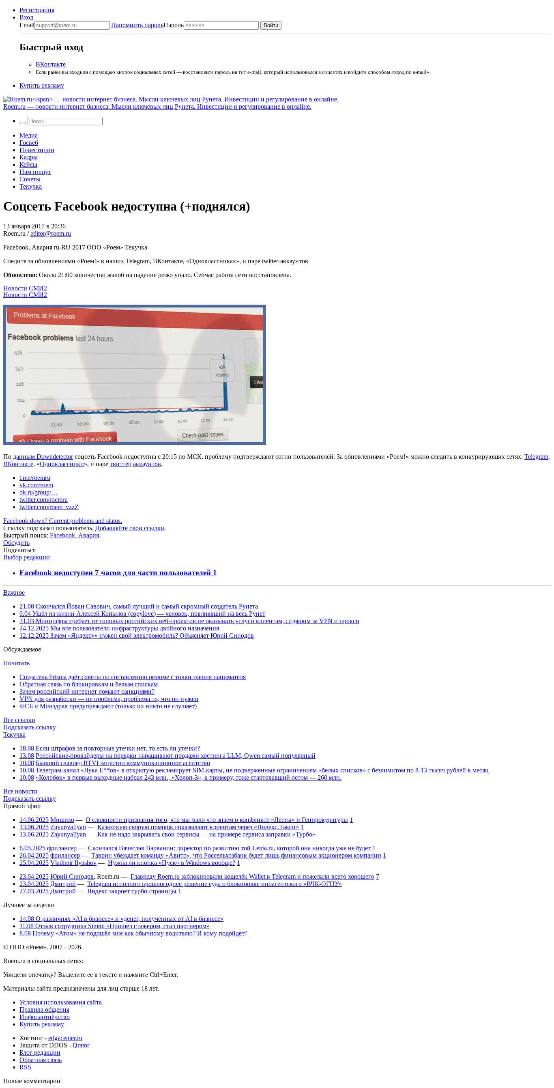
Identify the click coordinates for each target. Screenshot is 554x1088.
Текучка (30, 186)
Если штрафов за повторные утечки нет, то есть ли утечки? (118, 748)
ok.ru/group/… (38, 492)
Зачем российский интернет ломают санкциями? (87, 691)
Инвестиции (36, 149)
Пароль (147, 25)
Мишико (62, 819)
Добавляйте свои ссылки (129, 528)
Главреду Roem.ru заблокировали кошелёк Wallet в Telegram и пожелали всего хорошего (252, 876)
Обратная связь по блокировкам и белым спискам (88, 684)
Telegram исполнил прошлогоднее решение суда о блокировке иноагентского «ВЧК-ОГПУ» (214, 883)
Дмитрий (63, 883)
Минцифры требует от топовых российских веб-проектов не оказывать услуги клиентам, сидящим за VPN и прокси (189, 620)
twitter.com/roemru (43, 499)
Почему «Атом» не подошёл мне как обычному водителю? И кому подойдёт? (133, 933)
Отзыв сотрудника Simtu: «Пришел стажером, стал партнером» (114, 925)
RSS (25, 1067)
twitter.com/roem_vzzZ (49, 506)
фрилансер (62, 848)
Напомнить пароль (137, 25)
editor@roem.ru (50, 233)
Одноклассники (62, 463)
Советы (30, 179)
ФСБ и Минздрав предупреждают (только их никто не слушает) (108, 706)
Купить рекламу (41, 85)
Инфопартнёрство (44, 1016)
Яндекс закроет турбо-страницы (131, 891)
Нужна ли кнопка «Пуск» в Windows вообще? (171, 862)
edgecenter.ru (65, 1037)
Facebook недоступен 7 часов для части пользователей (116, 572)
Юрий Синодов (72, 876)
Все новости (20, 791)
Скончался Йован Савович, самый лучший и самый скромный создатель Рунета (138, 606)
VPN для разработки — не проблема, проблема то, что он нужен (108, 698)
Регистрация (36, 9)
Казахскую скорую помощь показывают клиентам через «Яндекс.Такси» (198, 827)
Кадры (28, 157)
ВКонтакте (51, 64)
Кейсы (28, 164)
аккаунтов (147, 463)
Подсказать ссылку (29, 727)
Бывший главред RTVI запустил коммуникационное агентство (123, 762)
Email (26, 25)
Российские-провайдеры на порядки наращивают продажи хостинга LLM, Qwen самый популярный (176, 755)
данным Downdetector (43, 456)
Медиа (28, 135)
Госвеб (28, 142)
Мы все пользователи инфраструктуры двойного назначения (119, 628)
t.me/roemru (34, 477)
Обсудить (16, 542)
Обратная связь (40, 1059)
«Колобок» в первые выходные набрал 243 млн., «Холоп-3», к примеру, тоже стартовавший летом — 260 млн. (188, 777)
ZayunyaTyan (68, 827)
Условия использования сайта (60, 1002)
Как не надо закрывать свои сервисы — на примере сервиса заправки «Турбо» (206, 834)
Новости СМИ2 (25, 288)
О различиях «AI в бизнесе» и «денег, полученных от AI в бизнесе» (121, 918)
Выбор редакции (26, 557)
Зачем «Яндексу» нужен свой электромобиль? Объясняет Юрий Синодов (136, 635)
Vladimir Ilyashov (73, 862)
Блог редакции (39, 1052)
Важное (14, 592)
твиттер (120, 463)
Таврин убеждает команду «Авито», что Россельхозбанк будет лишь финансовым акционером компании (236, 855)
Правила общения (44, 1009)
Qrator (81, 1045)
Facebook (62, 535)
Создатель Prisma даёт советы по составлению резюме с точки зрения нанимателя (132, 676)
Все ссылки (19, 719)
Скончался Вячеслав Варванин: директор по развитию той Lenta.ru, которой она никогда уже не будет (229, 848)
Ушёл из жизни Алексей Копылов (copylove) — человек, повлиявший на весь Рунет (142, 613)
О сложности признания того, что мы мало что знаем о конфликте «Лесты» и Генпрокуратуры (217, 819)
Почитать (16, 663)
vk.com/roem (36, 485)
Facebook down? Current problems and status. (62, 520)
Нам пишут (35, 171)
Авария (88, 535)
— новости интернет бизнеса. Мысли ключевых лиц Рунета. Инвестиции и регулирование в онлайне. (157, 106)
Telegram (536, 456)
